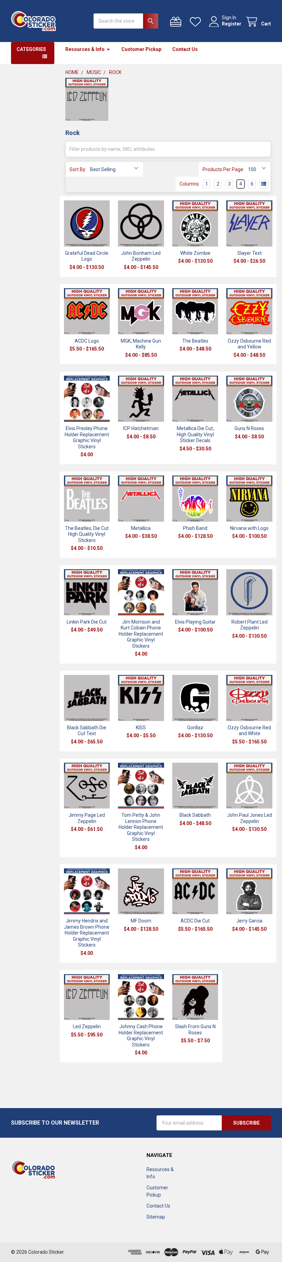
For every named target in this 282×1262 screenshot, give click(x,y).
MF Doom (141, 921)
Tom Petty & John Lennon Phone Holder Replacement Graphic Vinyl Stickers (141, 827)
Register (231, 24)
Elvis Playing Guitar (195, 622)
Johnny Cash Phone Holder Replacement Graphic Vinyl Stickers (141, 1035)
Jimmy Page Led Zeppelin (86, 818)
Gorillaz (195, 727)
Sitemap (156, 1217)
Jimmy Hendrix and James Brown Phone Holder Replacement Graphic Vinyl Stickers (86, 933)
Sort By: (77, 169)
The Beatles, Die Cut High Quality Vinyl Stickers (87, 534)
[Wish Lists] (197, 22)
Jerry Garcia (249, 921)
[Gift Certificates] (177, 22)
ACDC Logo (87, 341)
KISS (141, 727)
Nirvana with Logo (249, 528)
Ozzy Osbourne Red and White (249, 731)
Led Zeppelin (87, 1026)
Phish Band (195, 528)
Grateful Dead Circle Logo (86, 256)
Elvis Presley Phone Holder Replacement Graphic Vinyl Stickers (87, 437)
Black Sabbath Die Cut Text (86, 731)
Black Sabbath (195, 815)
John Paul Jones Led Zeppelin (249, 818)
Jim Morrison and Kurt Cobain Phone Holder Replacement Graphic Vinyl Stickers (141, 634)
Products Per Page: (223, 169)
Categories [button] (31, 49)
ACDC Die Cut (195, 921)
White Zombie (195, 253)
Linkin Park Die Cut (87, 622)
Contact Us (185, 49)
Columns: (190, 184)
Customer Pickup (141, 49)
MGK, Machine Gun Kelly (141, 344)
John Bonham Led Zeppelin (141, 256)
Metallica (141, 528)
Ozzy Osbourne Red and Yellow (249, 344)
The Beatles (195, 341)
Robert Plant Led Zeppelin (249, 625)
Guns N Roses (249, 428)
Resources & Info (85, 49)
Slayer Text (249, 253)
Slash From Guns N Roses (195, 1029)
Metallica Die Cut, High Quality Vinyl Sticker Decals (195, 434)
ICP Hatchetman (141, 428)
